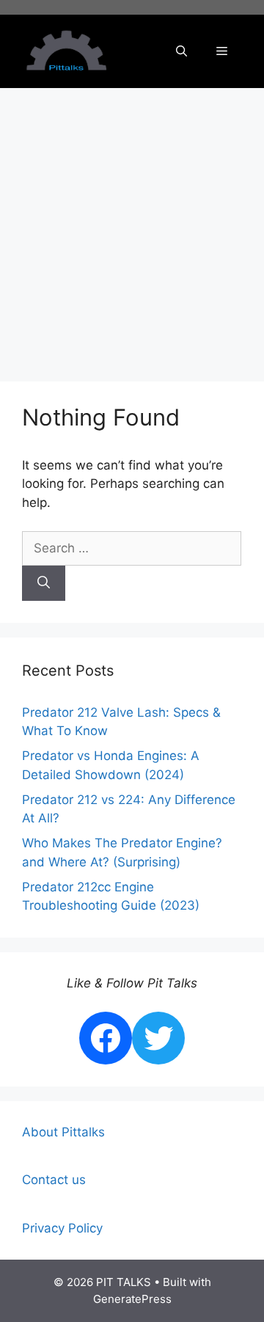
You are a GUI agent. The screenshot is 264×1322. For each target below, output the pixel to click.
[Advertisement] (132, 227)
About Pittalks (63, 1132)
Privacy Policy (62, 1228)
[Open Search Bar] (181, 51)
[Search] (43, 583)
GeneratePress (132, 1299)
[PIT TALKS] (66, 50)
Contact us (54, 1179)
